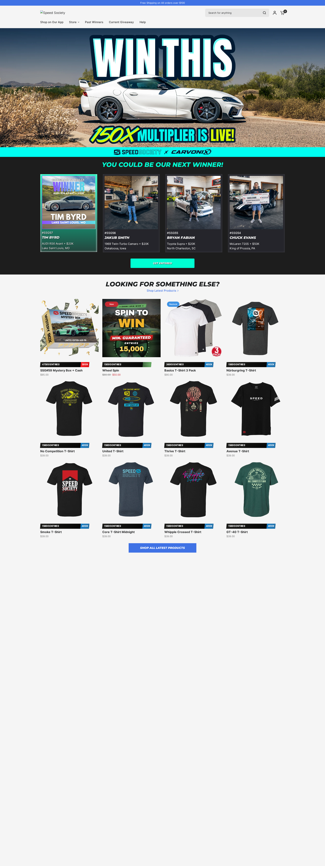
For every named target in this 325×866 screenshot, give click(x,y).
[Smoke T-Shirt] (69, 490)
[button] (162, 263)
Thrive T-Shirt (174, 451)
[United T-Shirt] (131, 409)
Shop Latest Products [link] (161, 290)
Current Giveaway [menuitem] (121, 22)
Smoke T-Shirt (51, 532)
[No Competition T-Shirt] (69, 409)
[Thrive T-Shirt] (193, 409)
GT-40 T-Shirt (237, 532)
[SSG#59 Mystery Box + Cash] (69, 328)
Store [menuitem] (73, 22)
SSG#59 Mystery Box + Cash (61, 370)
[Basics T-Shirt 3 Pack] (193, 328)
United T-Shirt (112, 451)
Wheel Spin (110, 370)
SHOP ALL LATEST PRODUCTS (162, 548)
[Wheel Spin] (131, 328)
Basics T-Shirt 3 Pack (180, 370)
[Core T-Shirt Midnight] (131, 490)
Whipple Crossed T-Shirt (182, 532)
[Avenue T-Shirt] (255, 409)
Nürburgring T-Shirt (241, 370)
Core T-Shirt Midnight (118, 532)
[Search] (264, 13)
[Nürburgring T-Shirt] (255, 328)
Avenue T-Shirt (237, 451)
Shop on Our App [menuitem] (51, 22)
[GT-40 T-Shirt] (255, 490)
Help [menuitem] (143, 22)
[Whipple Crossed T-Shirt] (193, 490)
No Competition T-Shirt (57, 451)
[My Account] (274, 13)
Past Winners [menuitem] (94, 22)
